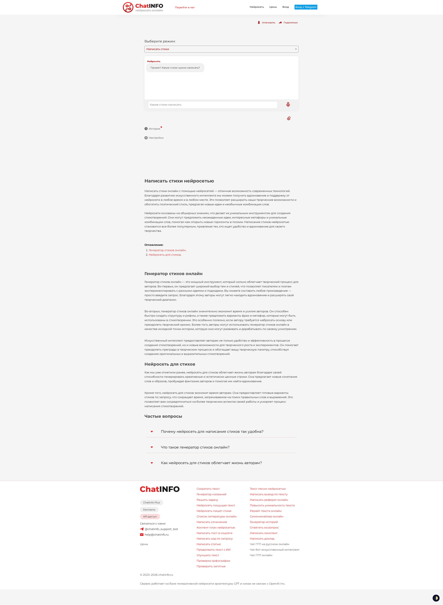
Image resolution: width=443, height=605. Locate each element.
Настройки (156, 137)
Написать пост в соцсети (214, 533)
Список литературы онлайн (217, 516)
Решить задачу (207, 499)
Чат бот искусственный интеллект (275, 549)
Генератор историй (264, 522)
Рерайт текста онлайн (266, 511)
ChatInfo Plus (151, 502)
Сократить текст (208, 488)
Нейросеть (257, 6)
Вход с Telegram (306, 7)
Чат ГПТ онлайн (261, 555)
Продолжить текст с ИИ (213, 549)
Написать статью (209, 544)
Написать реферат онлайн (269, 499)
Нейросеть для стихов (165, 254)
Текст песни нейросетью (268, 488)
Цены (273, 6)
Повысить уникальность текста (272, 505)
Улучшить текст (208, 555)
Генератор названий (211, 494)
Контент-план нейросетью (216, 527)
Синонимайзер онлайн (266, 516)
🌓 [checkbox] (436, 598)
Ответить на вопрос (264, 527)
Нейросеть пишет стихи (214, 511)
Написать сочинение (212, 522)
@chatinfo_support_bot (161, 529)
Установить (268, 22)
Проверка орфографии (213, 560)
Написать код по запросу (215, 538)
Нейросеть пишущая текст (216, 505)
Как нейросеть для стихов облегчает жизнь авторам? (211, 463)
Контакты (149, 509)
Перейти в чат (185, 7)
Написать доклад (262, 538)
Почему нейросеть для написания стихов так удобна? (212, 431)
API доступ (150, 516)
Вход (285, 6)
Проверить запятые (211, 566)
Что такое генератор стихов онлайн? (195, 447)
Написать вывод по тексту (269, 494)
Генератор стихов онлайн (167, 250)
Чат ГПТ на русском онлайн (269, 544)
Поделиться (291, 22)
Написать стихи (157, 49)
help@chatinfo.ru (157, 534)
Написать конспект (264, 533)
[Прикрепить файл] (289, 118)
